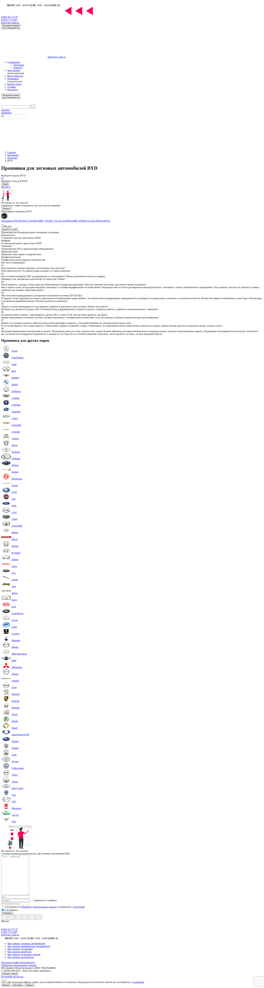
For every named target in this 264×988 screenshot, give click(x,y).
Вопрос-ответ (14, 84)
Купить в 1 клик (9, 229)
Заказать (6, 208)
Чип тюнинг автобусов (19, 951)
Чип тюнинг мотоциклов (20, 957)
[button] (2, 224)
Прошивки (13, 78)
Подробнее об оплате (12, 976)
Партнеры (18, 65)
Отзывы (11, 87)
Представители (15, 76)
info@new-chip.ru (10, 22)
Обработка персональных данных (19, 965)
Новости (17, 67)
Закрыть (29, 985)
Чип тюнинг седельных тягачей (23, 954)
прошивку (6, 111)
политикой (79, 907)
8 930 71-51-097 (9, 19)
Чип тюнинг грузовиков (20, 949)
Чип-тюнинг (13, 70)
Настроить (18, 985)
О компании (13, 62)
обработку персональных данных (39, 907)
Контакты (12, 89)
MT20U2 (5, 187)
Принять (6, 985)
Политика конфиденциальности (18, 962)
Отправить (7, 913)
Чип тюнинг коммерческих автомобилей (28, 946)
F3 (2, 178)
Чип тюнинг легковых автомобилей (26, 943)
